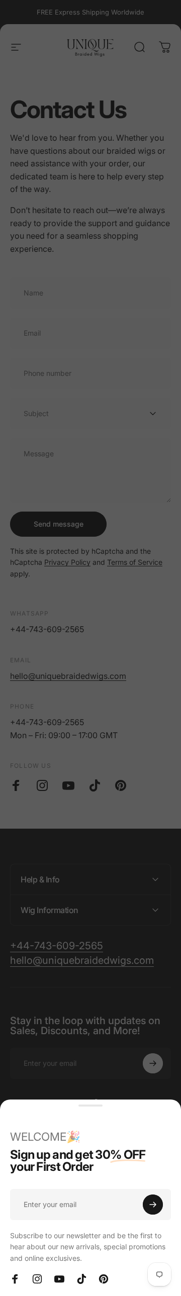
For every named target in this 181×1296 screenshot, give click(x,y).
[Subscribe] (153, 1204)
